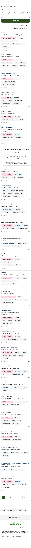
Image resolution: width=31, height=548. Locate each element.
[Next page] (24, 497)
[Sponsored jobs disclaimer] (29, 28)
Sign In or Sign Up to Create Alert (17, 157)
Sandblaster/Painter (6, 431)
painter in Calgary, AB (9, 510)
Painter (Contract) (6, 185)
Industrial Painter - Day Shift (9, 447)
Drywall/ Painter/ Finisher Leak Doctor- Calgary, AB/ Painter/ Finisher (15, 463)
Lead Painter (4, 254)
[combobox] (15, 9)
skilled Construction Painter (8, 331)
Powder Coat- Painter (7, 396)
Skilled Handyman (6, 310)
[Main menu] (29, 2)
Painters (3, 272)
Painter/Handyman (6, 169)
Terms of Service (19, 534)
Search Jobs (15, 21)
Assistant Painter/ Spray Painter (10, 347)
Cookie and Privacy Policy (21, 163)
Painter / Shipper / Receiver (8, 92)
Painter (3, 33)
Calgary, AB (23, 510)
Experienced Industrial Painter (9, 476)
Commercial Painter (6, 366)
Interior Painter (5, 291)
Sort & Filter (24, 25)
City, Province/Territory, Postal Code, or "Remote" (14, 13)
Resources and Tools (14, 518)
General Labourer (6, 382)
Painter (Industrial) (6, 204)
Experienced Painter (6, 127)
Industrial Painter (6, 54)
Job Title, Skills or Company (8, 6)
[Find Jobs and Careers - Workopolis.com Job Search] (7, 2)
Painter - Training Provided (8, 73)
